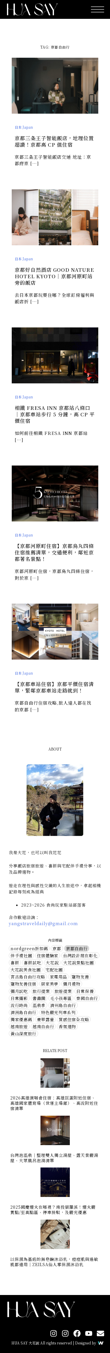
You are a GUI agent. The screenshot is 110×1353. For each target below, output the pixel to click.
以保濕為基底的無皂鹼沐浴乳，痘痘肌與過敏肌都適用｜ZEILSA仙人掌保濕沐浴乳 (54, 1261)
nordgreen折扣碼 (29, 948)
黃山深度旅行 (23, 1033)
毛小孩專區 (61, 998)
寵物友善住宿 (23, 984)
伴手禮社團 (21, 955)
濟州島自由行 (63, 1005)
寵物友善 (80, 977)
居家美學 (49, 984)
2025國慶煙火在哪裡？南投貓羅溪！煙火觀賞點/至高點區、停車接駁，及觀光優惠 (53, 1209)
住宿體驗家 (48, 955)
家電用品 (58, 977)
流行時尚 (19, 1005)
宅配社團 (54, 970)
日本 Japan (24, 127)
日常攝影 (19, 998)
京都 (57, 948)
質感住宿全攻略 (74, 1019)
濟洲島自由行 (23, 1012)
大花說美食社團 (26, 970)
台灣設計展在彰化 (80, 955)
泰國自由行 (87, 998)
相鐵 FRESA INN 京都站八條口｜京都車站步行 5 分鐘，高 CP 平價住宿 (55, 414)
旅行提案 (41, 991)
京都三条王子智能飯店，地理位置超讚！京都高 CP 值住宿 (54, 141)
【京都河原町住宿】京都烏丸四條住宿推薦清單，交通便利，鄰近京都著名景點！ (54, 552)
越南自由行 (43, 1026)
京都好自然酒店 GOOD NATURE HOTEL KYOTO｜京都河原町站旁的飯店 (54, 276)
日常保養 (85, 991)
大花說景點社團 (78, 963)
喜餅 (15, 963)
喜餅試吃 (32, 963)
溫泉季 (39, 1005)
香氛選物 (67, 1026)
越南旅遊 (19, 1026)
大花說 (52, 963)
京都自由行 (77, 948)
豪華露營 (45, 1019)
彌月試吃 (19, 991)
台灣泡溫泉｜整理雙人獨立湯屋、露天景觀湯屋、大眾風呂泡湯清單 (54, 1157)
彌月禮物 (71, 984)
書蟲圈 (39, 998)
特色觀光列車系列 (58, 1012)
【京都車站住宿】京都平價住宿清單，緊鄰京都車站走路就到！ (54, 687)
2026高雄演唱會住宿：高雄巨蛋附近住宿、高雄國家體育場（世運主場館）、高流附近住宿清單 (54, 1103)
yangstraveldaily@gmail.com (43, 923)
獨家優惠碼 (21, 1019)
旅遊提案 (63, 991)
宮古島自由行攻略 (28, 977)
